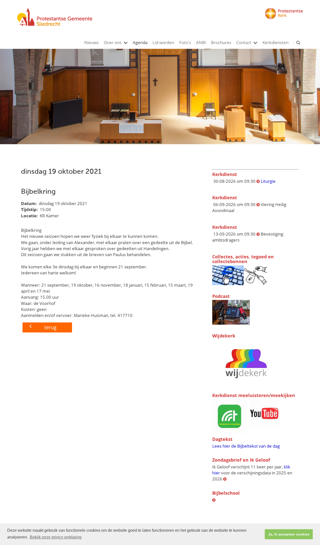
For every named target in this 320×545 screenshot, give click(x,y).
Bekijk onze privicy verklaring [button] (56, 537)
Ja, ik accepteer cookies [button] (289, 534)
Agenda (140, 42)
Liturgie (268, 181)
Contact (243, 42)
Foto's (185, 42)
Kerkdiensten (275, 42)
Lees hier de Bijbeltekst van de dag (246, 446)
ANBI (201, 42)
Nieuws (91, 42)
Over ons (113, 42)
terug (50, 327)
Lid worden (163, 42)
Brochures (221, 42)
